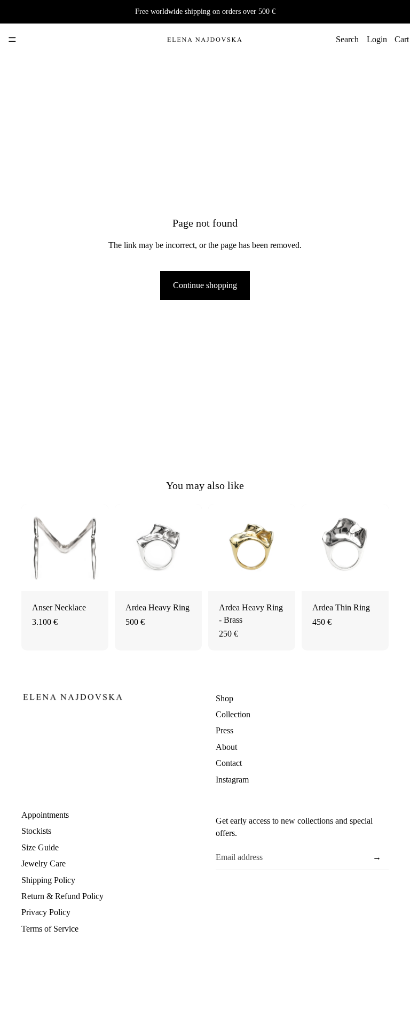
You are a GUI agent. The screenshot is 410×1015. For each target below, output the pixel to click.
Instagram (232, 779)
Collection (233, 714)
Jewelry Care (43, 863)
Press (224, 730)
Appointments (45, 814)
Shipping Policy (48, 880)
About (226, 746)
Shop (224, 698)
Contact (229, 763)
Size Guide (40, 847)
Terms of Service (49, 928)
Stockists (36, 830)
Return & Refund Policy (62, 896)
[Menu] (12, 39)
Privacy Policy (45, 912)
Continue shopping (205, 285)
